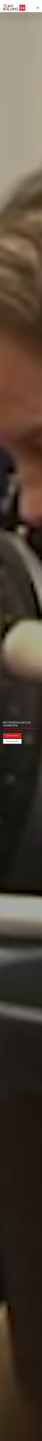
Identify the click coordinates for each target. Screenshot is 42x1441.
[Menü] (38, 7)
